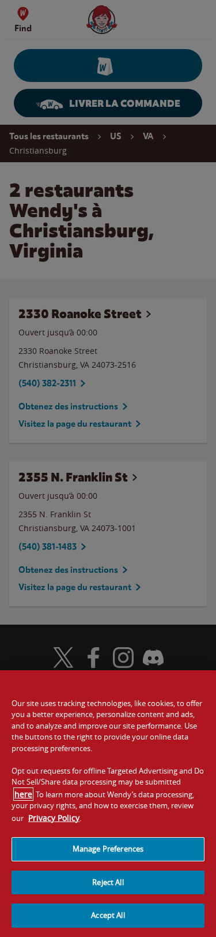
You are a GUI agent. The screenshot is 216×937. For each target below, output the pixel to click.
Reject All (107, 882)
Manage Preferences (108, 848)
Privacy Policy (53, 817)
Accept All (107, 915)
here (23, 794)
